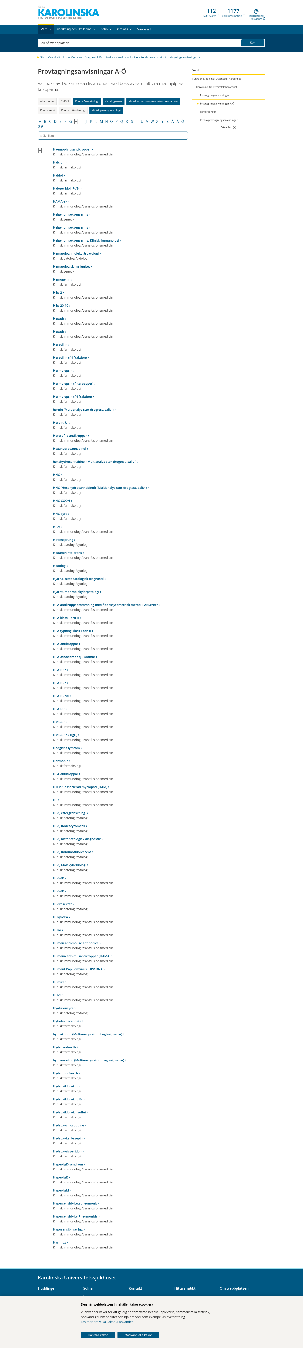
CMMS (65, 101)
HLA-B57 (59, 683)
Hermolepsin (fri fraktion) (72, 396)
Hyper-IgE (60, 1177)
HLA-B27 (59, 670)
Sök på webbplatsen (54, 43)
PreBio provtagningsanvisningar (219, 120)
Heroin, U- (60, 422)
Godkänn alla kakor (138, 1335)
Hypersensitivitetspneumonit (75, 1203)
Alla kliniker (47, 101)
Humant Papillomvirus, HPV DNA (78, 969)
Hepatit (58, 318)
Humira (58, 982)
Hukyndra (60, 917)
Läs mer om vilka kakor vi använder (107, 1322)
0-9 (40, 126)
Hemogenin (61, 279)
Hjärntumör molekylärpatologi (76, 592)
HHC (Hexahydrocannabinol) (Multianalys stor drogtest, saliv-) (100, 487)
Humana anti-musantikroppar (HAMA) (81, 956)
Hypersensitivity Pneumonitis (75, 1216)
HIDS (56, 527)
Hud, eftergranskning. (69, 813)
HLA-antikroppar (65, 644)
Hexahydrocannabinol (69, 448)
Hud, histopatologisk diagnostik (77, 839)
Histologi (59, 566)
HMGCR (59, 722)
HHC (56, 474)
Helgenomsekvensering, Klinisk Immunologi (86, 240)
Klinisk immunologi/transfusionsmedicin (153, 101)
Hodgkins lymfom (66, 748)
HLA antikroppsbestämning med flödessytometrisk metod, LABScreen (106, 605)
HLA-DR (59, 709)
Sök (252, 42)
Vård (52, 57)
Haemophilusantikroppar (72, 149)
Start (43, 57)
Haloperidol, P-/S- (66, 188)
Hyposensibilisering (68, 1229)
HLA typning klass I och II (72, 631)
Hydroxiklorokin (65, 1086)
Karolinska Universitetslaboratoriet (139, 57)
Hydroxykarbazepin (68, 1138)
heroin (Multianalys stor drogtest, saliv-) (83, 409)
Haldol (58, 175)
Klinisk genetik (113, 101)
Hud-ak (58, 878)
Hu (55, 800)
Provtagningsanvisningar (181, 57)
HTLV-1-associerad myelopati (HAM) (80, 787)
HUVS (57, 995)
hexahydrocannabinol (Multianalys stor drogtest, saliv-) (94, 461)
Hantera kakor (98, 1335)
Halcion (58, 162)
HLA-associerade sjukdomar (74, 657)
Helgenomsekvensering (70, 214)
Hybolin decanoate (67, 1021)
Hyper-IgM (61, 1190)
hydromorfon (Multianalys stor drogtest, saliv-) (88, 1060)
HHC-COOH (61, 501)
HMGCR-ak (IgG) (65, 735)
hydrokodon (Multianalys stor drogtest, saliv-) (87, 1034)
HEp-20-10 (60, 305)
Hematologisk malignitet (71, 266)
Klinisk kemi (47, 110)
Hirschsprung (63, 540)
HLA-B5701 (61, 696)
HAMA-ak (60, 201)
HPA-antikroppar (65, 774)
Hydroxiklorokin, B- (67, 1099)
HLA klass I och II (66, 618)
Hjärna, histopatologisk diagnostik (79, 579)
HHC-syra (60, 514)
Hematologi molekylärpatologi (76, 253)
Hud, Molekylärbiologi (69, 865)
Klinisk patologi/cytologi (106, 110)
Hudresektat (62, 904)
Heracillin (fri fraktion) (70, 357)
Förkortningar (208, 111)
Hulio (57, 930)
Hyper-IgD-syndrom (68, 1164)
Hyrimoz (59, 1242)
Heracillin (60, 344)
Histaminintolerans (67, 553)
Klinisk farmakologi (86, 101)
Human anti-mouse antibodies (76, 943)
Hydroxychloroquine (68, 1125)
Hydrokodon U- (64, 1047)
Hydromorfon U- (65, 1073)
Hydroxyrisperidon (67, 1151)
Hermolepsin (62, 370)
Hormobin (60, 761)
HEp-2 (57, 292)
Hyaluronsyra (63, 1008)
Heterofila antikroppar (70, 435)
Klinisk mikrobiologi (73, 110)
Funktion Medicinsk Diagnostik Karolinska (85, 57)
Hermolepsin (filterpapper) (73, 383)
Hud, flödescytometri (69, 826)
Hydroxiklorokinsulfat (69, 1112)
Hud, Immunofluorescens (72, 852)
